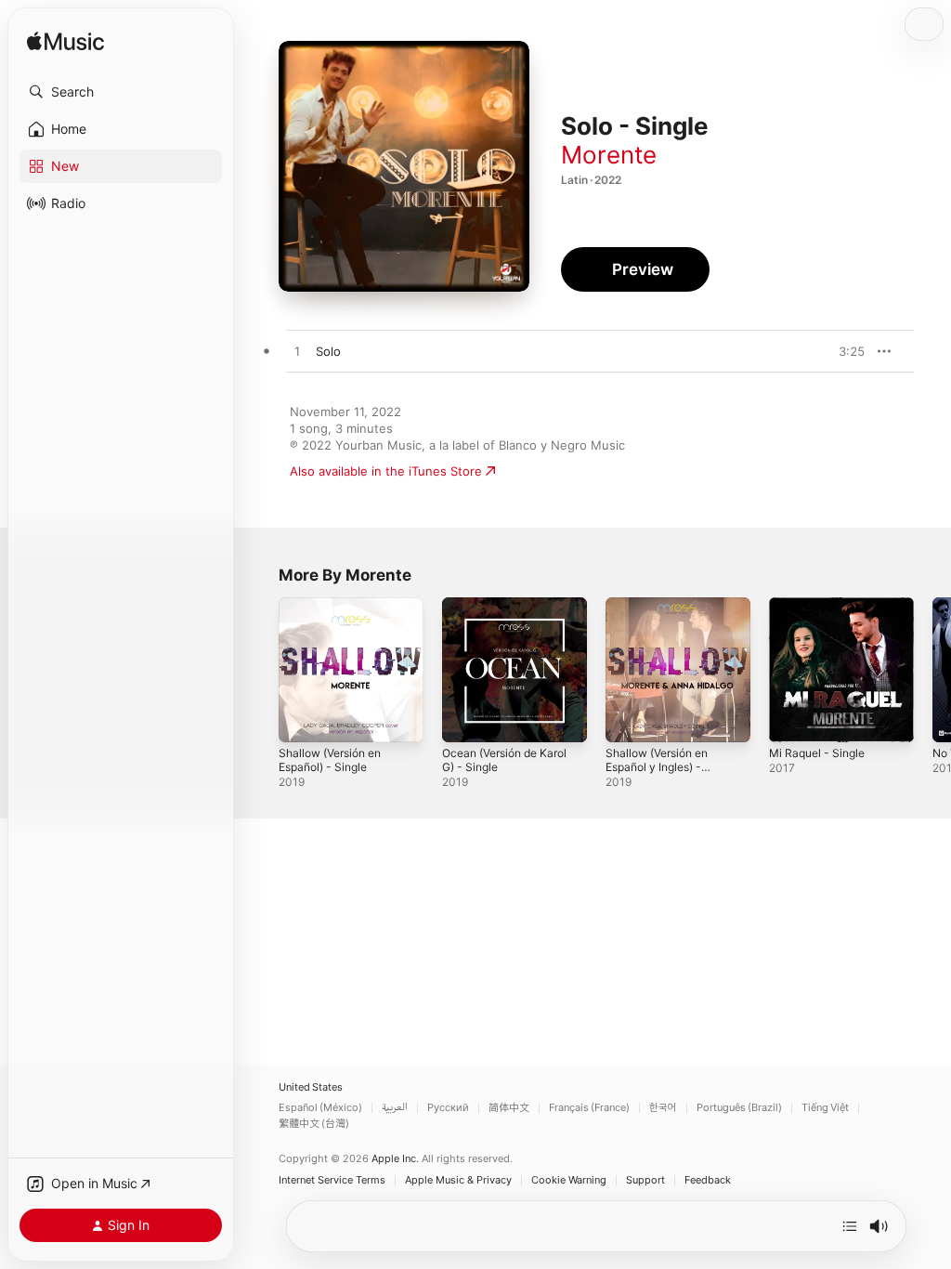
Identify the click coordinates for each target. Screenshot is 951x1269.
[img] (65, 42)
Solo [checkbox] (328, 351)
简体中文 (509, 1108)
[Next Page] (932, 670)
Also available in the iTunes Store (386, 471)
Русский (448, 1108)
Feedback (707, 1180)
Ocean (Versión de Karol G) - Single (504, 760)
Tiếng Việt (825, 1108)
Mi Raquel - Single (817, 753)
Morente (609, 154)
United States (311, 1087)
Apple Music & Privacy (458, 1180)
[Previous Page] (260, 670)
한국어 (663, 1108)
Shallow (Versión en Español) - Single (330, 760)
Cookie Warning (568, 1180)
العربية (395, 1108)
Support (645, 1180)
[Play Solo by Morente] (297, 352)
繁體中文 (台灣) (314, 1124)
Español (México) (320, 1108)
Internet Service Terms (332, 1180)
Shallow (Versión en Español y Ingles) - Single (657, 767)
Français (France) (589, 1108)
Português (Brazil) (739, 1108)
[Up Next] (850, 1226)
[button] (120, 92)
